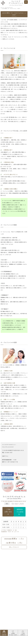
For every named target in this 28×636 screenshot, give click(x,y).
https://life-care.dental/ (8, 446)
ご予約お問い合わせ (8, 512)
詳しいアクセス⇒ (14, 547)
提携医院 (19, 512)
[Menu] (26, 2)
